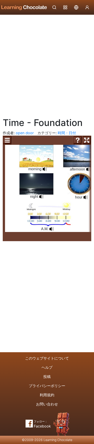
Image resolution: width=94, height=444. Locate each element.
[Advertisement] (47, 64)
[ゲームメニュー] (7, 140)
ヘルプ (47, 367)
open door (25, 133)
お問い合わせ (47, 404)
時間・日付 (67, 133)
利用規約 (47, 395)
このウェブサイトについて (47, 358)
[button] (44, 169)
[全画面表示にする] (86, 140)
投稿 (47, 376)
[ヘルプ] (77, 140)
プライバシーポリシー (47, 385)
